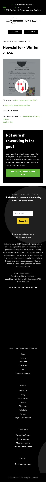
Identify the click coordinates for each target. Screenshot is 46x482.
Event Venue (23, 439)
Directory (23, 406)
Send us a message (23, 464)
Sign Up (31, 31)
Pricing (23, 357)
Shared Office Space (23, 446)
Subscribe (23, 221)
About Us (23, 390)
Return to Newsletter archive (17, 105)
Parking (23, 413)
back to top (8, 122)
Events (23, 402)
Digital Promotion (23, 417)
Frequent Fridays (23, 373)
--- (23, 369)
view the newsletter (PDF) (25, 100)
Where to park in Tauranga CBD (23, 287)
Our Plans (23, 365)
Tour (23, 354)
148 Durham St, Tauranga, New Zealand (23, 10)
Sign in (15, 31)
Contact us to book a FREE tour (23, 173)
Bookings (23, 361)
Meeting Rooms (23, 442)
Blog (23, 394)
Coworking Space (23, 435)
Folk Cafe (23, 410)
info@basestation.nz (24, 4)
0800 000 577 (24, 7)
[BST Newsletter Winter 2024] (21, 77)
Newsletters (23, 398)
